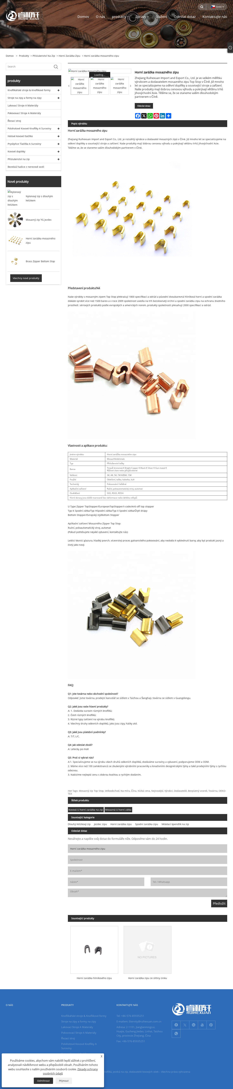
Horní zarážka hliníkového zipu (94, 978)
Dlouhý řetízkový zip (79, 824)
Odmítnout (43, 1080)
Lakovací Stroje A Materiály (23, 105)
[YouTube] (202, 1025)
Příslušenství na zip (44, 55)
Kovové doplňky (16, 151)
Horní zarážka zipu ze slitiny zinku (147, 978)
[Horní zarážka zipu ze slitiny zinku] (147, 949)
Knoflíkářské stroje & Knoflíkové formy (29, 90)
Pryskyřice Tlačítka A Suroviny (24, 143)
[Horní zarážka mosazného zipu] (99, 71)
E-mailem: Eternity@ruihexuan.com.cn (138, 1021)
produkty (24, 55)
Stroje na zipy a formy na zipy (24, 97)
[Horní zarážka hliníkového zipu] (94, 949)
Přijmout (64, 1080)
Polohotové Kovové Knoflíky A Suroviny (29, 128)
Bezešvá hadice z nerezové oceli (26, 166)
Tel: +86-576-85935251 (130, 1015)
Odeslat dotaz (143, 105)
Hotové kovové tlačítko (20, 136)
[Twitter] (184, 1025)
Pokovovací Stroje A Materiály (24, 113)
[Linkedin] (193, 1025)
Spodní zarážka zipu (146, 824)
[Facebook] (176, 1025)
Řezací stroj (14, 120)
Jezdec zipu (100, 824)
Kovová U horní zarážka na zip (86, 809)
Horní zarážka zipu (69, 55)
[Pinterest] (211, 1025)
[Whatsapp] (176, 1033)
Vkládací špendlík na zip (175, 824)
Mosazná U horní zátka (118, 809)
